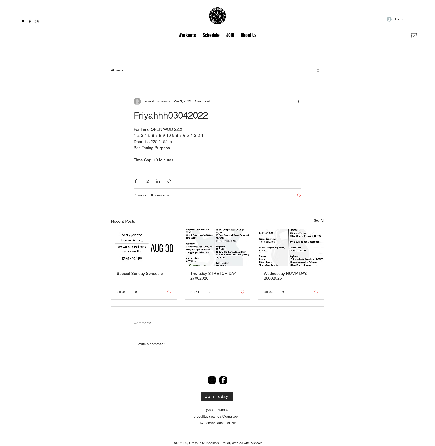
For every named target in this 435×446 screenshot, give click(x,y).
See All (319, 220)
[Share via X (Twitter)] (147, 181)
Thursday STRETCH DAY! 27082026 (213, 276)
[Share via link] (169, 181)
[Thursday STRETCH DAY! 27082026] (217, 247)
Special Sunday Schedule (140, 273)
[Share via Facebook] (136, 181)
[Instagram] (36, 21)
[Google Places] (23, 21)
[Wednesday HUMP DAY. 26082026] (291, 247)
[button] (414, 35)
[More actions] (298, 101)
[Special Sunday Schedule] (144, 247)
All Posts (117, 70)
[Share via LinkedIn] (158, 181)
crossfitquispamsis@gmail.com (217, 416)
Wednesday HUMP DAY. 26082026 (285, 276)
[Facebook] (30, 21)
